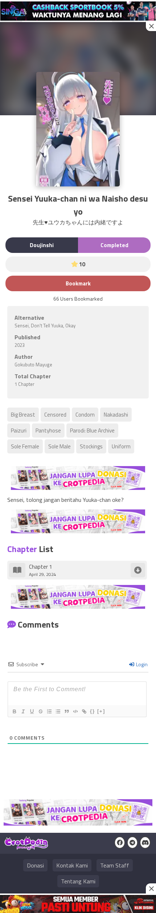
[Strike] (40, 711)
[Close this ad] (151, 26)
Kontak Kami (72, 865)
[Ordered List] (49, 711)
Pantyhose (48, 430)
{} (92, 711)
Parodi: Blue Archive (92, 430)
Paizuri (18, 430)
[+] (101, 711)
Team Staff (114, 865)
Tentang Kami (78, 881)
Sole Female (25, 446)
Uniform (121, 446)
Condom (85, 414)
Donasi (35, 865)
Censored (55, 414)
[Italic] (23, 711)
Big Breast (23, 414)
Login (141, 664)
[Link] (83, 711)
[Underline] (31, 711)
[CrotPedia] (26, 847)
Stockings (91, 446)
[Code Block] (75, 711)
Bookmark (78, 283)
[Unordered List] (57, 711)
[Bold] (14, 711)
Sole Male (59, 446)
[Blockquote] (66, 711)
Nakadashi (116, 414)
